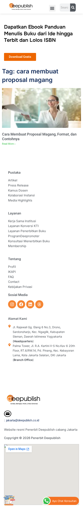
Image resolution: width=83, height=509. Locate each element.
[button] (52, 8)
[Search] (73, 7)
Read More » (9, 143)
